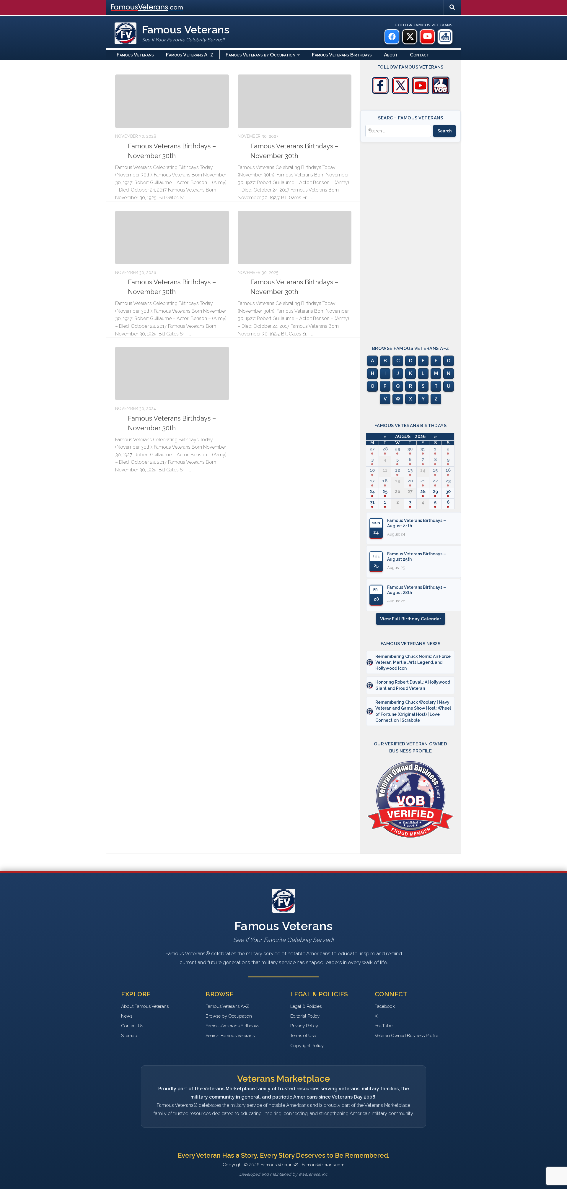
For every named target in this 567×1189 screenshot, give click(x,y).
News (126, 1016)
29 (397, 449)
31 (423, 449)
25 (384, 491)
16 (448, 470)
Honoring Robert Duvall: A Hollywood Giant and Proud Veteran (412, 685)
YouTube (383, 1026)
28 (385, 449)
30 (410, 449)
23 (448, 481)
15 (435, 470)
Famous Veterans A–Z (190, 55)
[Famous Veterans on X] (409, 36)
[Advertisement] (410, 238)
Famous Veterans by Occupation (260, 55)
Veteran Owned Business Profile (406, 1035)
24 (372, 491)
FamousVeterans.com (146, 7)
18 (384, 481)
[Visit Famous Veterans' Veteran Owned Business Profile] (440, 92)
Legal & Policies (306, 1006)
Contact (419, 55)
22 (435, 481)
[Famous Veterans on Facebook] (391, 36)
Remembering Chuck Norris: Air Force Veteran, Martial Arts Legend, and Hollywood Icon (413, 662)
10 (372, 470)
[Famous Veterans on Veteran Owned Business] (445, 36)
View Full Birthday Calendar (410, 619)
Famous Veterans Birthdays (342, 55)
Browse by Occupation (229, 1016)
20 (410, 481)
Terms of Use (303, 1035)
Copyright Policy (307, 1045)
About (391, 55)
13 (410, 470)
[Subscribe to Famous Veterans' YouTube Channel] (420, 92)
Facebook (385, 1006)
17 (372, 481)
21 (422, 481)
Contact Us (132, 1026)
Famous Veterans (135, 55)
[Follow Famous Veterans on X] (400, 92)
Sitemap (129, 1035)
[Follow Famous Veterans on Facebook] (380, 92)
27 (372, 449)
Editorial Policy (305, 1016)
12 (397, 470)
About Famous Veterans (145, 1006)
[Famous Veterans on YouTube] (427, 36)
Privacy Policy (304, 1026)
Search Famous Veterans (230, 1035)
